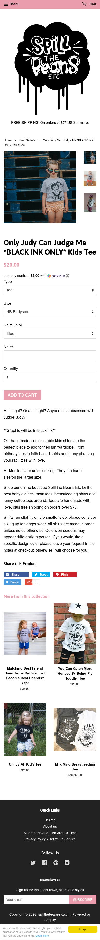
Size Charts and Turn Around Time (50, 832)
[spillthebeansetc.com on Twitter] (33, 863)
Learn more (42, 935)
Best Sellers (27, 140)
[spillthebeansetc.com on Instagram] (67, 863)
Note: (8, 346)
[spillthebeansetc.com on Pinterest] (55, 863)
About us (50, 826)
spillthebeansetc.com (54, 914)
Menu (14, 3)
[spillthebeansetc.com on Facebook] (44, 863)
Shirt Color (13, 325)
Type (8, 281)
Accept (83, 929)
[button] (50, 275)
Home (8, 140)
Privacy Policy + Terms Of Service (50, 838)
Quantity (11, 368)
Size (7, 303)
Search (50, 819)
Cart (92, 3)
